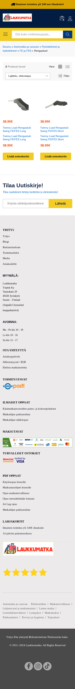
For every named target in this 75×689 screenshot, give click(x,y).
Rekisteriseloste (11, 247)
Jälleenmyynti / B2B (14, 362)
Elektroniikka (38, 604)
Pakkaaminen (10, 617)
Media (6, 258)
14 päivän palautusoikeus (17, 533)
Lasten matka (46, 608)
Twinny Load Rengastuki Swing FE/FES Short (54, 129)
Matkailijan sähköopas (15, 419)
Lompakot (35, 612)
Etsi (67, 34)
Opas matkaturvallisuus (16, 493)
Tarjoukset (53, 617)
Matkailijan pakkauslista (16, 414)
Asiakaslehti (10, 263)
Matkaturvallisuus (60, 604)
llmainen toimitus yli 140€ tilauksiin (23, 527)
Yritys (6, 236)
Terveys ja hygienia (33, 617)
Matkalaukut (52, 612)
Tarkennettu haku (58, 637)
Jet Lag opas (10, 504)
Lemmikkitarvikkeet (14, 612)
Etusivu (7, 46)
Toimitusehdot (11, 252)
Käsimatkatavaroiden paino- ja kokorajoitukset (29, 408)
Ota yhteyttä (21, 637)
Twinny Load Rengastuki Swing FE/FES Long (17, 129)
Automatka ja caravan (26, 46)
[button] (18, 113)
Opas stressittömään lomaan (18, 498)
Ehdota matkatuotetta (15, 367)
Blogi (6, 241)
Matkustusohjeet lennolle (17, 487)
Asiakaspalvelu (11, 356)
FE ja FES (25, 50)
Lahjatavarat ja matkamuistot (19, 608)
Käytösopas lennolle (14, 482)
